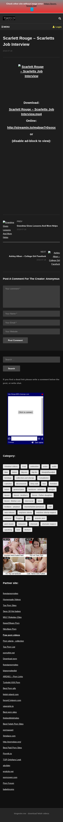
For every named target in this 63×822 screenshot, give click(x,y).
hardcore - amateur (36, 489)
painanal (7, 518)
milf (50, 507)
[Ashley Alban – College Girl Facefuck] (31, 258)
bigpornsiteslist (10, 670)
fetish (6, 489)
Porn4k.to (7, 753)
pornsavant (8, 730)
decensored (21, 484)
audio (54, 466)
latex (40, 501)
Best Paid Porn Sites (12, 747)
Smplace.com (9, 736)
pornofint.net (9, 653)
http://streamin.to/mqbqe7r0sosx (31, 127)
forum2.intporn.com (12, 700)
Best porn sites (10, 712)
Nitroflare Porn (9, 629)
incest (7, 495)
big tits (34, 472)
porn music (9, 524)
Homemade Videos (12, 599)
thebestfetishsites (11, 718)
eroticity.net (8, 771)
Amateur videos (11, 466)
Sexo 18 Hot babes (12, 611)
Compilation (44, 478)
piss (28, 518)
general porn (18, 489)
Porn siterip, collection (13, 641)
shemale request (49, 524)
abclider (6, 765)
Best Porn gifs (9, 688)
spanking (8, 530)
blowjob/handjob (48, 472)
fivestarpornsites (10, 593)
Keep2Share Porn (11, 623)
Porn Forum (8, 783)
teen (18, 530)
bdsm (14, 472)
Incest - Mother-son (12, 501)
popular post (40, 518)
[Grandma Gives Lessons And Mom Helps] (31, 230)
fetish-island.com (11, 694)
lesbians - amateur (12, 507)
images (52, 489)
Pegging (19, 518)
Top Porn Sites (9, 605)
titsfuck (27, 530)
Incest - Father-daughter (42, 495)
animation (34, 466)
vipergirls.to (8, 706)
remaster (22, 524)
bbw (6, 472)
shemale (34, 524)
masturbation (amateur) (34, 507)
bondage (8, 478)
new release (9, 512)
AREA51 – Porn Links (13, 676)
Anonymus (52, 278)
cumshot (8, 484)
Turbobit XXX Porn (11, 682)
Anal (24, 466)
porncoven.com (10, 777)
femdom (53, 484)
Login (58, 27)
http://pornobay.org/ (12, 742)
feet (44, 484)
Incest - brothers (21, 495)
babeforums (8, 789)
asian (45, 466)
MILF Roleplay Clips (12, 617)
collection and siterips (25, 478)
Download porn (10, 658)
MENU (7, 27)
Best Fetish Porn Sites (13, 724)
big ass (24, 472)
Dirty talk (34, 484)
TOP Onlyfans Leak (12, 759)
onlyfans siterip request (46, 512)
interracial (29, 501)
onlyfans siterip (25, 512)
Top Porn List (9, 647)
